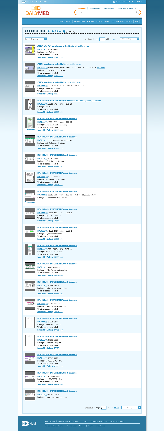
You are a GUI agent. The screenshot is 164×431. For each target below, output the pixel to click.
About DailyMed (50, 421)
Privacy (85, 421)
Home (61, 21)
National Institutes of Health (54, 426)
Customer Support (64, 421)
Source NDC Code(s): (45, 57)
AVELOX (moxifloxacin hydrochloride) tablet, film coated (59, 64)
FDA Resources (79, 21)
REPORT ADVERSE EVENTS (124, 2)
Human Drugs (95, 8)
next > (115, 39)
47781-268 (58, 330)
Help (136, 21)
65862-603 (58, 112)
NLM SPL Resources (95, 21)
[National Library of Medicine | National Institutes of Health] (29, 423)
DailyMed (37, 10)
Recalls (139, 2)
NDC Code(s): (42, 49)
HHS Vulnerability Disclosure (114, 421)
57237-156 (58, 148)
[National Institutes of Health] (24, 1)
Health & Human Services (96, 426)
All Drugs (81, 8)
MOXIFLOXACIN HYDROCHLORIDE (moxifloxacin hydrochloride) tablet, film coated (69, 100)
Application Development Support (119, 21)
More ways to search (126, 8)
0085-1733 (58, 57)
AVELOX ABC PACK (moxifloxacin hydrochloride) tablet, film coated (63, 46)
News (69, 21)
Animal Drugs (109, 8)
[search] (138, 12)
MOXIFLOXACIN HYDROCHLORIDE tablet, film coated (57, 119)
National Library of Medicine (37, 2)
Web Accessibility (96, 421)
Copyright (76, 421)
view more (101, 67)
